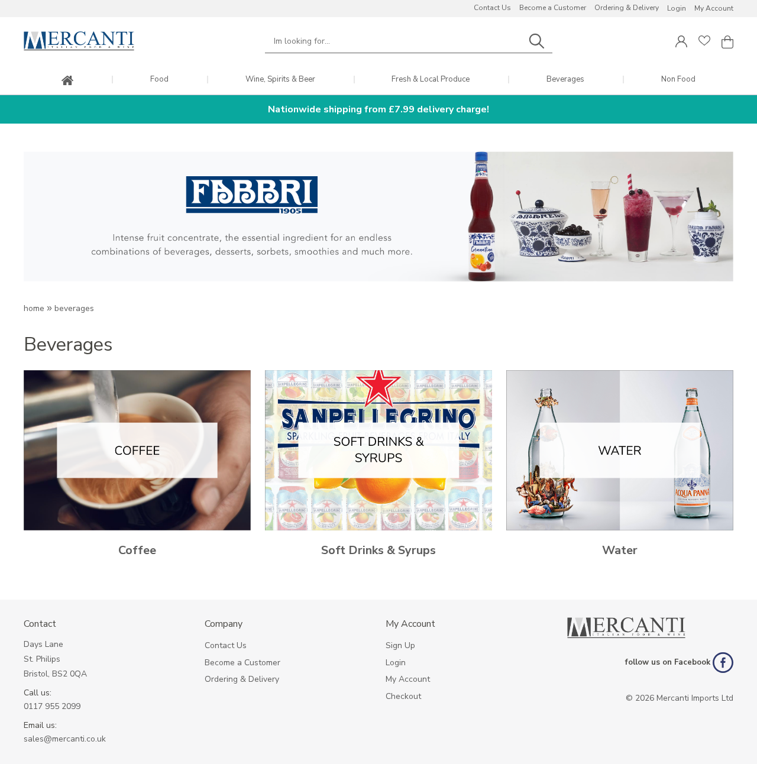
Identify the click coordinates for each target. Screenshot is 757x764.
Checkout (403, 696)
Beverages (565, 79)
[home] (67, 81)
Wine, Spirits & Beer (280, 79)
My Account (713, 8)
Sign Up (400, 645)
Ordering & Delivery (626, 7)
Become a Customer (552, 7)
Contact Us (492, 7)
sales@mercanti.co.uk (65, 738)
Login (676, 8)
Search (536, 41)
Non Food (678, 79)
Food (159, 79)
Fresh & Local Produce (431, 79)
